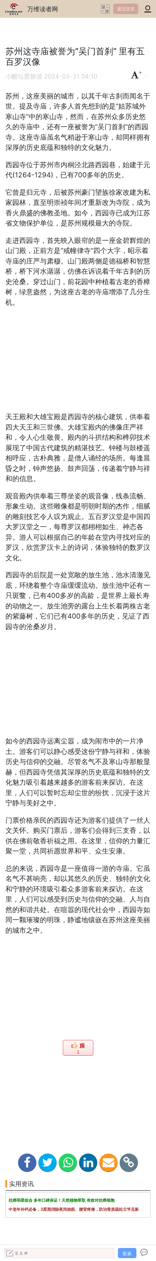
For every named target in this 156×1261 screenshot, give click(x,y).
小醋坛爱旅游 (23, 76)
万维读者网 (42, 9)
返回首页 (126, 9)
